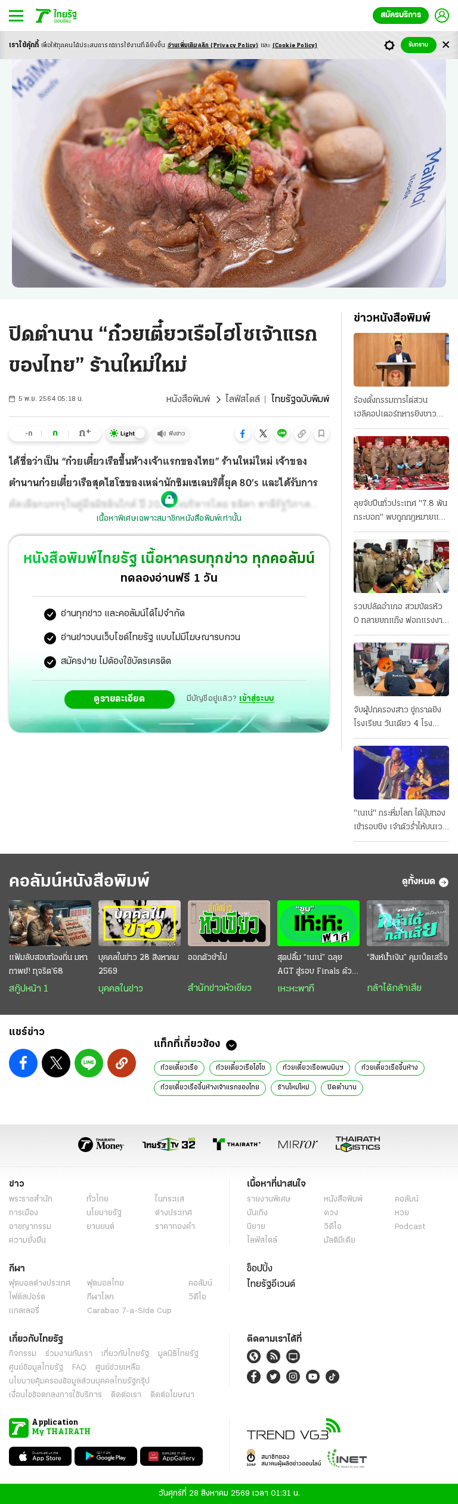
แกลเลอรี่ (24, 1311)
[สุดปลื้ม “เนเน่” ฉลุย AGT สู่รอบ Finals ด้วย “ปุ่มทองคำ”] (318, 923)
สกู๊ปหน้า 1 (28, 989)
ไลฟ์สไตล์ (242, 399)
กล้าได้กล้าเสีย (394, 988)
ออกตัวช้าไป (207, 957)
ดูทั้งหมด (418, 882)
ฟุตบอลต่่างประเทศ (39, 1283)
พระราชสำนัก (30, 1199)
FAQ (79, 1367)
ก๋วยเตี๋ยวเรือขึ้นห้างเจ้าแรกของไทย (209, 1087)
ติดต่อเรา (126, 1395)
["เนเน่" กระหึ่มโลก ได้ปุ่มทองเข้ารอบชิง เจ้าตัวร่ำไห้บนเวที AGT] (401, 772)
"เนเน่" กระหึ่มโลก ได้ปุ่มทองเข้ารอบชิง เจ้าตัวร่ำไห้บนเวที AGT (400, 821)
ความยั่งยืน (27, 1240)
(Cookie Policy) (295, 45)
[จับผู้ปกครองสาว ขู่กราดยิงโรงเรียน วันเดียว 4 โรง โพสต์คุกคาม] (401, 669)
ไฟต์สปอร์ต (27, 1297)
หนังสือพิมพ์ (188, 399)
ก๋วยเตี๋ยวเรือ (179, 1067)
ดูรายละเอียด (119, 699)
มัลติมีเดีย (339, 1240)
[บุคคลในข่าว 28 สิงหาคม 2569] (139, 923)
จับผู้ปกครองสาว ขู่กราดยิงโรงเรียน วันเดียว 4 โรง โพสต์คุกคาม (397, 718)
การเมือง (23, 1213)
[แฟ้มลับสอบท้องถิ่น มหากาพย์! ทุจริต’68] (50, 923)
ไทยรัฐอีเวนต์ (271, 1284)
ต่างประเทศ (173, 1213)
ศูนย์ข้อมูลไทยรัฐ (36, 1367)
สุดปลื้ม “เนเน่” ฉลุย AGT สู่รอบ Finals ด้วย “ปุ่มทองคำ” (317, 965)
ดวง (331, 1213)
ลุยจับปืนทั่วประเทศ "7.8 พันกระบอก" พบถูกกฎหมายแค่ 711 (400, 511)
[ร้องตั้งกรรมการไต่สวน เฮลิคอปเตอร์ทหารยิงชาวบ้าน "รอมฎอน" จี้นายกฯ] (401, 360)
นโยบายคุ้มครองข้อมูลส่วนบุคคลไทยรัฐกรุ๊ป (79, 1381)
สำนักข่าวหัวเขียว (220, 988)
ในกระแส (169, 1199)
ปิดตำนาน (342, 1087)
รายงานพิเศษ (269, 1199)
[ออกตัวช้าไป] (229, 923)
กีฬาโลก (100, 1297)
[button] (242, 433)
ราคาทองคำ (175, 1226)
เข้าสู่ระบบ (256, 698)
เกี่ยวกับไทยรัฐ (125, 1353)
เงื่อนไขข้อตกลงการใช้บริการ (55, 1395)
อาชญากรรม (30, 1226)
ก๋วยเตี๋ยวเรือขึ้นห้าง (389, 1067)
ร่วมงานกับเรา (68, 1353)
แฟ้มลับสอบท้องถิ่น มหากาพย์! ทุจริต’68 (48, 964)
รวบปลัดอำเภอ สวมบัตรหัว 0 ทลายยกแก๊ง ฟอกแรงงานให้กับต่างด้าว (400, 615)
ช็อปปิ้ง (260, 1269)
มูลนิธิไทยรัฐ (178, 1353)
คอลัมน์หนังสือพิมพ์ (79, 882)
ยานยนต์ (100, 1226)
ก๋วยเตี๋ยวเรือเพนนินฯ (313, 1067)
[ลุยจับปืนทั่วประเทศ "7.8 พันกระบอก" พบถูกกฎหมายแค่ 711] (401, 463)
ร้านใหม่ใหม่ (293, 1087)
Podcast (410, 1226)
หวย (402, 1213)
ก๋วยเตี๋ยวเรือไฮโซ (240, 1067)
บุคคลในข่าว (120, 989)
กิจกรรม (22, 1353)
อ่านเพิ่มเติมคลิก (213, 45)
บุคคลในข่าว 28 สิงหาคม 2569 (138, 964)
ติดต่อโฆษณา (172, 1395)
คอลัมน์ (407, 1199)
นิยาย (256, 1226)
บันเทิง (257, 1213)
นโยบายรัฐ (104, 1213)
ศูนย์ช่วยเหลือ (117, 1367)
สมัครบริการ (400, 15)
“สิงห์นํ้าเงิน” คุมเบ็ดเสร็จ (407, 957)
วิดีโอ (333, 1226)
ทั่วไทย (97, 1199)
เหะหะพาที (295, 989)
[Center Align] (445, 45)
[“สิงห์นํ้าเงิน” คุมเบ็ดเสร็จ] (408, 923)
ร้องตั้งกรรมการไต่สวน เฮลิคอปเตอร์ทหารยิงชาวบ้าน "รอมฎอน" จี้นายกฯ (395, 408)
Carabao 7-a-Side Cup (129, 1311)
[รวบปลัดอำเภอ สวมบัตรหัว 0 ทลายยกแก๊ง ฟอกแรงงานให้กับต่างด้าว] (401, 566)
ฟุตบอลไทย (105, 1283)
